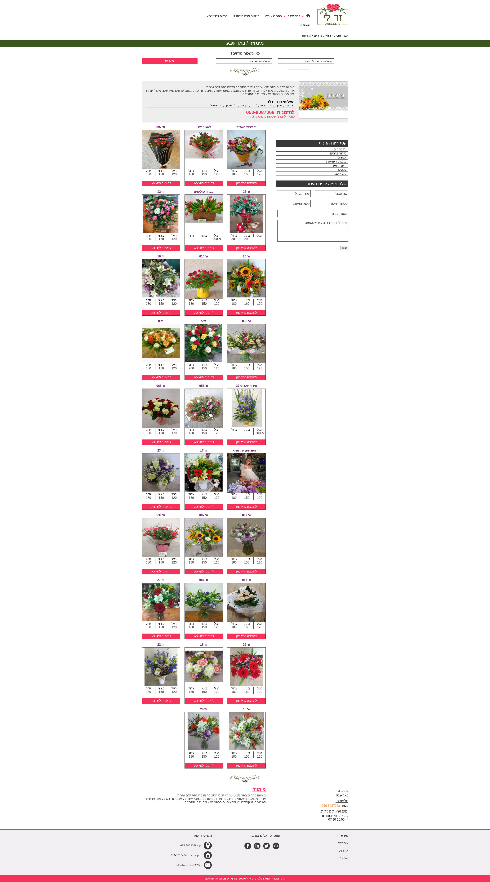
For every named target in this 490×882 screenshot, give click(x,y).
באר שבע (290, 105)
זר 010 (203, 256)
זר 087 (203, 579)
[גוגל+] (276, 845)
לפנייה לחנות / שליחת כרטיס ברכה (272, 116)
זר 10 (246, 709)
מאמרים (305, 24)
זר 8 (160, 321)
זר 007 (203, 515)
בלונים (342, 169)
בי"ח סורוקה (231, 105)
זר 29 (246, 644)
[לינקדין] (257, 845)
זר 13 (203, 450)
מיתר (270, 105)
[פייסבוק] (247, 845)
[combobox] (306, 61)
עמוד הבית (341, 35)
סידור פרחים (338, 153)
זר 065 (160, 385)
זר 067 (246, 579)
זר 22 (160, 644)
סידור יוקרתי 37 (246, 385)
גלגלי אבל (340, 173)
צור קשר (343, 843)
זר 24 (203, 709)
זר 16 (160, 256)
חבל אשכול (216, 105)
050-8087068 (260, 112)
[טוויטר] (266, 845)
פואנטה (209, 878)
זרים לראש (339, 165)
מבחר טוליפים (204, 191)
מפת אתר (342, 857)
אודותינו (343, 850)
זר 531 (160, 515)
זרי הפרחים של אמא (247, 450)
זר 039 (246, 321)
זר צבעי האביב (246, 127)
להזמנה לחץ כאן (246, 183)
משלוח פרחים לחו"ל (247, 16)
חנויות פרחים (322, 35)
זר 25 (246, 191)
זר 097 (160, 127)
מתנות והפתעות (336, 161)
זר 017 (246, 515)
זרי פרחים (340, 149)
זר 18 (203, 644)
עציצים (342, 157)
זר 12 (160, 191)
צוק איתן (244, 105)
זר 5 (203, 321)
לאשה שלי (204, 127)
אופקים (278, 105)
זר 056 (203, 385)
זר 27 (160, 579)
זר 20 (246, 256)
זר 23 (160, 450)
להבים (254, 105)
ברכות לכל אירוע (217, 16)
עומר (262, 105)
